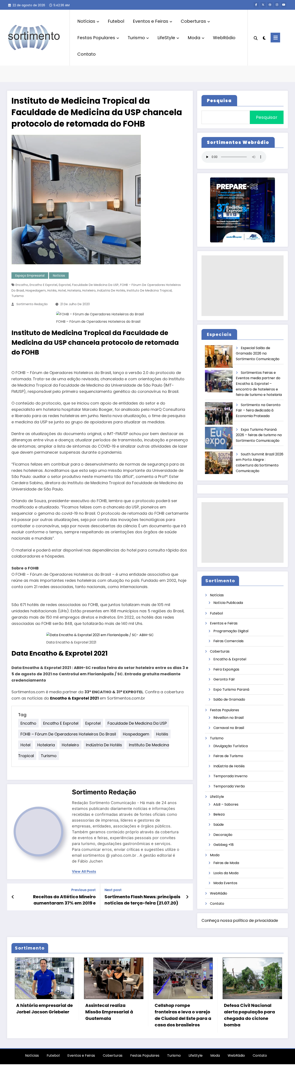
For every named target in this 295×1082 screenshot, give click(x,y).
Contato (86, 54)
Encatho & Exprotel (229, 659)
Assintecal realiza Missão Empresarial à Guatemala (36, 1011)
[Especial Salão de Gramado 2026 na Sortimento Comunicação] (219, 356)
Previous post (83, 890)
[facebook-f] (256, 4)
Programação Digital (230, 631)
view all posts (84, 871)
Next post (113, 890)
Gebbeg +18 (223, 844)
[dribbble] (270, 4)
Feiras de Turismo (228, 755)
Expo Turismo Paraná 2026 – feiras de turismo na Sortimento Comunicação (259, 435)
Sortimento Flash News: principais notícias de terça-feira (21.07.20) (142, 900)
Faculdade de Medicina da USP (95, 285)
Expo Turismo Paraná (231, 689)
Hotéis (52, 290)
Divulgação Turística (230, 745)
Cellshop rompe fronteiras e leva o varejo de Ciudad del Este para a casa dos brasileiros (110, 1015)
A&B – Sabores (225, 804)
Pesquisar (266, 117)
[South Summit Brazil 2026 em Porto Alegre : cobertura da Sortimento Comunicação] (219, 463)
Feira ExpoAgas (226, 669)
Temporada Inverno (230, 776)
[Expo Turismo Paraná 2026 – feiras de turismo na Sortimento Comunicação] (219, 438)
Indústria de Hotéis (111, 290)
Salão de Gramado (229, 699)
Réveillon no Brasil (228, 717)
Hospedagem (35, 290)
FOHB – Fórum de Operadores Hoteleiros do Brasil (68, 734)
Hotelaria (74, 290)
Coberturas (193, 21)
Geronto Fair (224, 679)
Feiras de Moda (226, 862)
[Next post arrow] (187, 896)
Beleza (219, 814)
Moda (194, 38)
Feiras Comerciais (228, 641)
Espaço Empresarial (29, 275)
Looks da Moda (225, 873)
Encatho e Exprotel (43, 285)
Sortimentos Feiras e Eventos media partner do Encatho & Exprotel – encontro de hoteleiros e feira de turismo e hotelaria (259, 383)
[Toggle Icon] (275, 37)
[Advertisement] (242, 285)
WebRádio (224, 38)
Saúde (218, 824)
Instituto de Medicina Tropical (149, 290)
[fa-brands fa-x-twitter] (263, 4)
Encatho (22, 285)
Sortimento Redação (32, 304)
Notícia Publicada (228, 602)
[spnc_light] (264, 37)
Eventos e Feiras (150, 21)
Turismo (136, 38)
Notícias (86, 21)
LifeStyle (166, 38)
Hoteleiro (89, 290)
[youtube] (283, 4)
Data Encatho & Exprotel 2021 (59, 653)
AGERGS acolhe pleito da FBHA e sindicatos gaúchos (248, 1029)
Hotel (62, 290)
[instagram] (276, 4)
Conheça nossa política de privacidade (239, 920)
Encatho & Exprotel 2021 (74, 698)
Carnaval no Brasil (228, 727)
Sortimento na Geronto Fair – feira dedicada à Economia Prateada (258, 410)
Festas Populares (96, 38)
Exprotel (65, 285)
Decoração (222, 834)
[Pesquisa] (255, 38)
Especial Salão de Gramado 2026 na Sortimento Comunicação (257, 353)
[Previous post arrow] (12, 896)
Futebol (116, 21)
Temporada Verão (229, 786)
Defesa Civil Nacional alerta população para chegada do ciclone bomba (176, 1015)
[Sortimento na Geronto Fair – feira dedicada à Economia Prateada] (219, 413)
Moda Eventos (225, 882)
